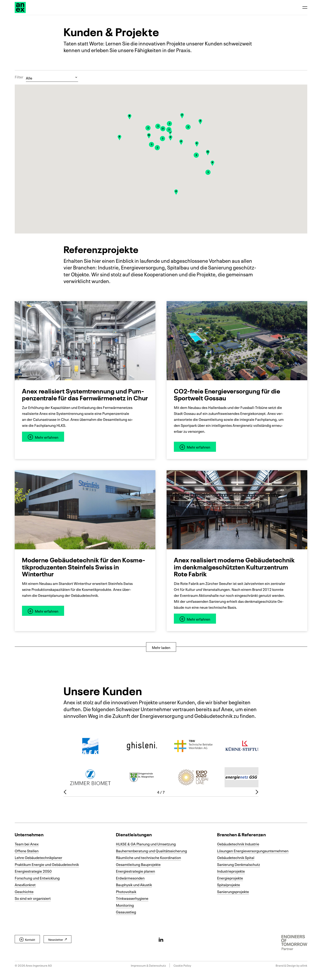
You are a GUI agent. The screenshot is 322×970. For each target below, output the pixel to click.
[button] (212, 163)
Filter (19, 76)
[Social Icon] (160, 939)
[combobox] (52, 77)
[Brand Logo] (20, 7)
